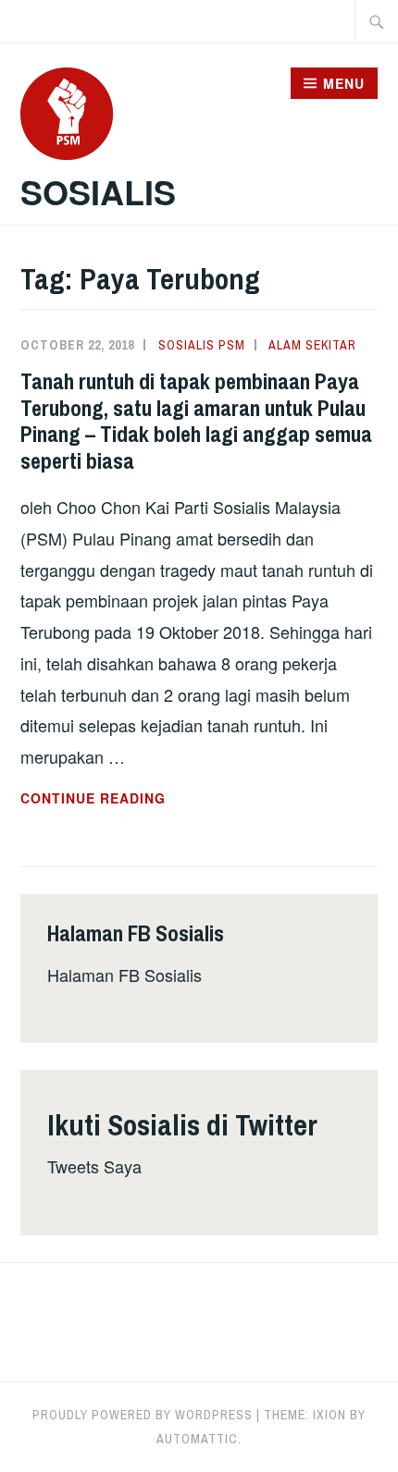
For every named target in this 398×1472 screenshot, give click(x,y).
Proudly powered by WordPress (142, 1414)
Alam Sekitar (312, 345)
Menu (344, 83)
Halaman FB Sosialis (124, 975)
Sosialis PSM (201, 345)
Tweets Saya (94, 1166)
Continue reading (135, 799)
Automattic (197, 1438)
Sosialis (98, 191)
